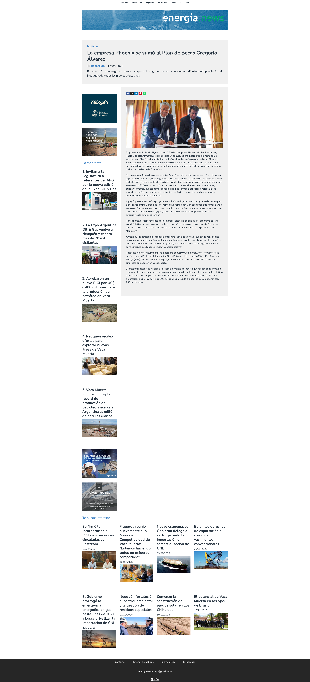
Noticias (124, 2)
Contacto (120, 662)
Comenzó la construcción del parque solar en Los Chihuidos (173, 603)
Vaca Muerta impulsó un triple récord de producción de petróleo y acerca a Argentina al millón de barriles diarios (98, 403)
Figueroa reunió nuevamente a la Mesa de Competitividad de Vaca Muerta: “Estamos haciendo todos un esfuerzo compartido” (135, 541)
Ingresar (190, 662)
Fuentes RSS (168, 662)
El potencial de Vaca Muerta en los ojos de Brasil (210, 601)
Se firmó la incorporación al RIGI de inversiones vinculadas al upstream (98, 535)
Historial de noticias (143, 662)
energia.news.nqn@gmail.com (155, 671)
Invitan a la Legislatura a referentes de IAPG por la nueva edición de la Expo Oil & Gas (99, 180)
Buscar (186, 2)
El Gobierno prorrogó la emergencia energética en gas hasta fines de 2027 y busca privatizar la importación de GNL (98, 609)
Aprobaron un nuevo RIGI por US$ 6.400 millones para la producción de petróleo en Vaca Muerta (98, 289)
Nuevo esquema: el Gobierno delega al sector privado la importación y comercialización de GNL (173, 537)
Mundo (173, 2)
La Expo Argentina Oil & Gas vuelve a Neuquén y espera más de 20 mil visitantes (99, 234)
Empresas (150, 2)
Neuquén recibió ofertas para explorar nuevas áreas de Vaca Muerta (97, 345)
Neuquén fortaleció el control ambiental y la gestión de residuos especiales (136, 603)
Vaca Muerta (137, 2)
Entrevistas (162, 2)
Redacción (98, 65)
